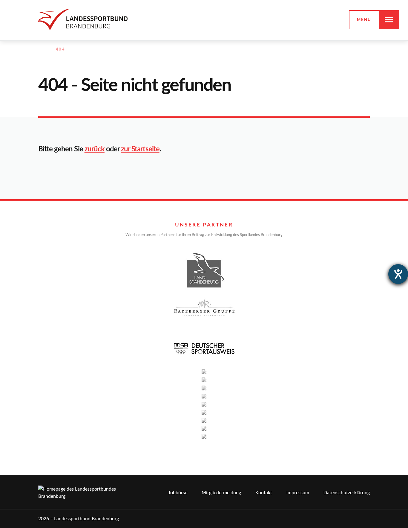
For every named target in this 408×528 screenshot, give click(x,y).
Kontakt (263, 492)
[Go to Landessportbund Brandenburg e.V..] (41, 49)
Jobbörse (177, 492)
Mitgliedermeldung (221, 492)
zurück (95, 149)
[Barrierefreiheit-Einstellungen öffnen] (398, 274)
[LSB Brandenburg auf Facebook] (328, 49)
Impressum (297, 492)
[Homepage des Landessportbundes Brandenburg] (83, 20)
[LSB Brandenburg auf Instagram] (340, 49)
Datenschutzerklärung (346, 492)
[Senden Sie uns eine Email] (354, 49)
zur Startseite (140, 149)
